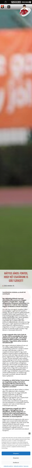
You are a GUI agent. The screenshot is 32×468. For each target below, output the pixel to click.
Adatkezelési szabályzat (8, 466)
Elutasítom (16, 458)
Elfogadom (16, 453)
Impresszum (26, 466)
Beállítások (16, 462)
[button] (29, 433)
